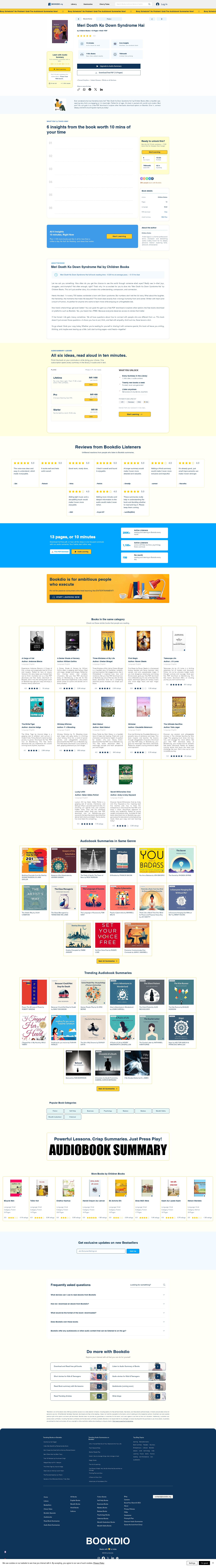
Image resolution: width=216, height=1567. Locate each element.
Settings (192, 1563)
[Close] (213, 1563)
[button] (176, 9)
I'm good (204, 1563)
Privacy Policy (98, 1563)
